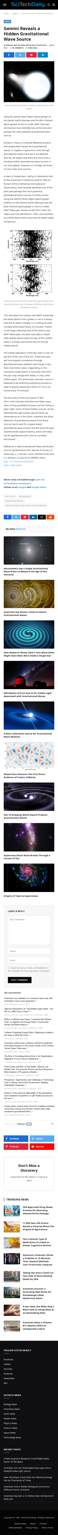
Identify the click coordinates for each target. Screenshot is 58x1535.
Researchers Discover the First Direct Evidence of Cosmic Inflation (24, 776)
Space (7, 21)
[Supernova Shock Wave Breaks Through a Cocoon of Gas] (29, 837)
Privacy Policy (32, 1527)
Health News (10, 1418)
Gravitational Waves (14, 501)
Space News (10, 1432)
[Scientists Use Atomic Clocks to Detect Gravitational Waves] (29, 594)
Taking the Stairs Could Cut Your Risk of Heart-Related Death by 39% (38, 1276)
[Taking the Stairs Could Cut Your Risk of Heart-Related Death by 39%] (12, 1276)
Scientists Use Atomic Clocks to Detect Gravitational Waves (25, 613)
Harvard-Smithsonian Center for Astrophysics (26, 505)
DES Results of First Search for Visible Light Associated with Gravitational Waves (28, 694)
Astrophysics (25, 496)
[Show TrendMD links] (52, 1124)
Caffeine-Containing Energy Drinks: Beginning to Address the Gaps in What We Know (28, 1033)
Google (22, 487)
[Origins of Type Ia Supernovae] (29, 878)
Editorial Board (15, 1527)
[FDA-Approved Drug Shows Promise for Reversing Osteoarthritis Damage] (12, 1210)
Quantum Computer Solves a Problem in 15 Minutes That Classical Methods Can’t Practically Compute (38, 1259)
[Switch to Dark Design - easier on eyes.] (49, 4)
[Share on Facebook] (9, 55)
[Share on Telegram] (42, 55)
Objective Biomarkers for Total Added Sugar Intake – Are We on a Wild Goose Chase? (28, 1010)
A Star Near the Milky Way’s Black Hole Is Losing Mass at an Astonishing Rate (38, 1309)
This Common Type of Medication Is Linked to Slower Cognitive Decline (37, 1242)
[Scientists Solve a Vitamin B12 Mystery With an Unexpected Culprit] (12, 1326)
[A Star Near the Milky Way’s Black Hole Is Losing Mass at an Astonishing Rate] (12, 1310)
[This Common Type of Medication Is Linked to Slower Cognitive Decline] (12, 1242)
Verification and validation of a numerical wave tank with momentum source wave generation (28, 999)
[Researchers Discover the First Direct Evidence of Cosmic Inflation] (29, 756)
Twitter (7, 1364)
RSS (5, 1383)
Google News (39, 487)
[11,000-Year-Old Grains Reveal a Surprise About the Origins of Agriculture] (12, 1226)
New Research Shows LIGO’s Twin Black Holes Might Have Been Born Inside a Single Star (29, 654)
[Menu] (5, 4)
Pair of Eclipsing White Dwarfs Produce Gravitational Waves (25, 816)
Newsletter (9, 1378)
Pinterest (8, 1373)
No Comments (18, 48)
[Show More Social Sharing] (51, 55)
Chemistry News (12, 1409)
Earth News (9, 1413)
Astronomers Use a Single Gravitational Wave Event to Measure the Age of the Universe (26, 571)
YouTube (8, 1369)
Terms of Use (47, 1527)
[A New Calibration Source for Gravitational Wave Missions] (29, 715)
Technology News (12, 1437)
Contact (43, 1523)
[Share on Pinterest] (31, 55)
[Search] (53, 4)
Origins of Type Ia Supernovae (21, 895)
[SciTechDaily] (27, 4)
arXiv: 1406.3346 (12, 465)
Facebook (8, 1359)
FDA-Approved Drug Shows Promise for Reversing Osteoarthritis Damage (38, 1210)
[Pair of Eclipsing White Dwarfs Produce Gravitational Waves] (29, 797)
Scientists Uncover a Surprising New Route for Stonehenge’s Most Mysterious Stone (37, 1293)
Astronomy (10, 496)
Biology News (10, 1404)
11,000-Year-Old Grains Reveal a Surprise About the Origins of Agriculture (38, 1226)
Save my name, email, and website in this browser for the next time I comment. (29, 969)
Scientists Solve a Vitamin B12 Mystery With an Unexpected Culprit (37, 1325)
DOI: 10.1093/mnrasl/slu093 (19, 461)
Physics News (10, 1423)
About (33, 1523)
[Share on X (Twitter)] (20, 55)
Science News (10, 1428)
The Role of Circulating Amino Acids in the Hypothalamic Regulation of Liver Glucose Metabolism (28, 1057)
